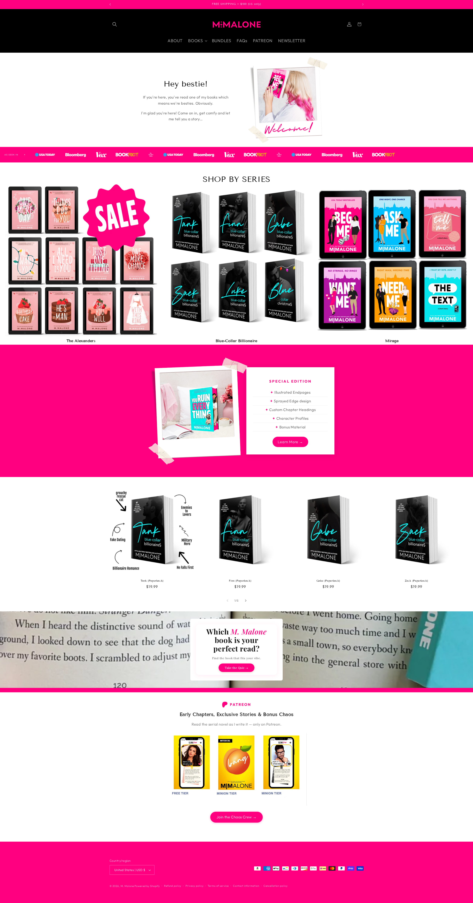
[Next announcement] (363, 4)
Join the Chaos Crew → (237, 817)
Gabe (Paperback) (328, 580)
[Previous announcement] (110, 4)
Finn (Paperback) (240, 580)
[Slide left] (227, 601)
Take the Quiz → (236, 668)
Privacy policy (194, 885)
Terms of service (218, 885)
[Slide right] (246, 601)
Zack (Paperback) (416, 580)
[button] (115, 24)
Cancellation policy (275, 885)
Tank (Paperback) (152, 580)
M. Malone (127, 886)
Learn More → (290, 441)
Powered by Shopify (147, 886)
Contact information (246, 885)
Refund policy (172, 885)
